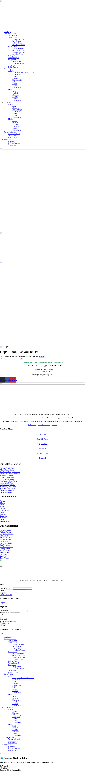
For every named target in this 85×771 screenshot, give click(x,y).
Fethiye (14, 91)
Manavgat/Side (17, 80)
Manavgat (15, 78)
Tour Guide (12, 136)
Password (3, 590)
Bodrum (15, 98)
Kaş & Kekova (17, 117)
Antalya (10, 71)
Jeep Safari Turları (18, 48)
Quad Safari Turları (18, 50)
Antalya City (16, 74)
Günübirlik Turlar (10, 34)
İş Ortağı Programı (14, 143)
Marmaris (15, 95)
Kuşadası (15, 124)
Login (2, 633)
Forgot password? (6, 595)
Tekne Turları (12, 37)
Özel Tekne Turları (18, 45)
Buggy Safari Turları (19, 52)
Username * (4, 611)
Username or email (6, 588)
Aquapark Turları (18, 63)
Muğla (10, 89)
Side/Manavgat (17, 110)
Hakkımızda (12, 141)
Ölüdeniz (15, 123)
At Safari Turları (17, 54)
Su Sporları (12, 59)
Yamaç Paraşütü (13, 58)
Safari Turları (12, 47)
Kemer (14, 84)
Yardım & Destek (10, 132)
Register (2, 603)
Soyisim (2, 617)
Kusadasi (15, 97)
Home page (42, 357)
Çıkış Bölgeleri (9, 69)
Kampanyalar (12, 137)
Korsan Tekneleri (18, 39)
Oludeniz (15, 93)
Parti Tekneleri (17, 41)
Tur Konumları (9, 102)
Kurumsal (7, 139)
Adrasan (15, 85)
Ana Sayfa (7, 32)
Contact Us (12, 145)
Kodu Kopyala (5, 768)
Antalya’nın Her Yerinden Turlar (23, 72)
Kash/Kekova (16, 87)
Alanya (14, 76)
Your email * (4, 619)
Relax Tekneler (17, 43)
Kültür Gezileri (13, 67)
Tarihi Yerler (12, 65)
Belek (14, 82)
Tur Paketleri (12, 35)
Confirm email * (5, 623)
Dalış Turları (16, 61)
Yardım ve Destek (14, 134)
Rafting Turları (13, 56)
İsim (1, 615)
